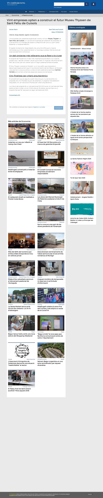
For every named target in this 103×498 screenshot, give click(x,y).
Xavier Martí (13, 29)
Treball (39, 140)
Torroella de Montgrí (58, 249)
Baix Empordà (60, 140)
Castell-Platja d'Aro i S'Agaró (27, 195)
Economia (15, 15)
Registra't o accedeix (39, 107)
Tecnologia (40, 332)
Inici (7, 15)
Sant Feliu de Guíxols (56, 29)
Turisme (39, 277)
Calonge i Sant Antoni (29, 386)
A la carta (64, 11)
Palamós (61, 195)
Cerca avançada (57, 7)
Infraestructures (27, 15)
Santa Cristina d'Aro (29, 304)
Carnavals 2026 (53, 11)
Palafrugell (32, 140)
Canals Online (73, 11)
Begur (33, 332)
